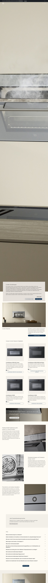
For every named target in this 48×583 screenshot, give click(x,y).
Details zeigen (39, 296)
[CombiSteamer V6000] (15, 385)
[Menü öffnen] (45, 3)
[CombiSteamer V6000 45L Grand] (15, 352)
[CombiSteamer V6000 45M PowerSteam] (37, 352)
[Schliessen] (45, 1)
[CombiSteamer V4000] (37, 385)
